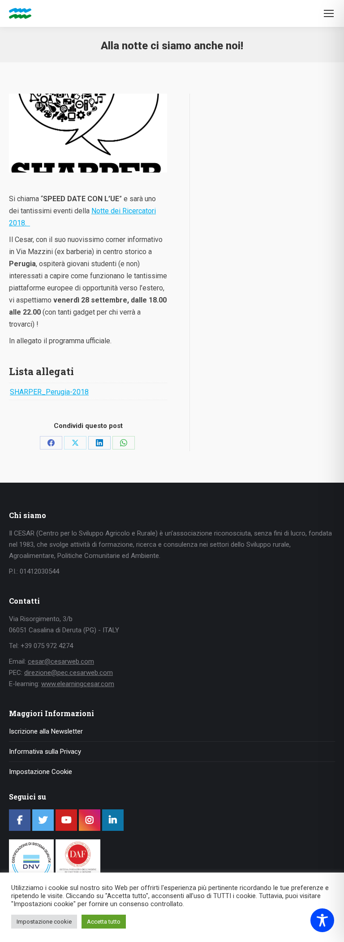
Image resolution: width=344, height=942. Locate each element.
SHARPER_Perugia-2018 (49, 392)
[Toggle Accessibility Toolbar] (322, 920)
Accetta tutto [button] (103, 921)
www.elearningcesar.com (77, 684)
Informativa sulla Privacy (45, 752)
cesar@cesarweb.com (61, 661)
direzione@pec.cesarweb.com (68, 673)
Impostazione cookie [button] (44, 921)
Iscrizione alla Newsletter (46, 731)
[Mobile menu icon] (328, 13)
